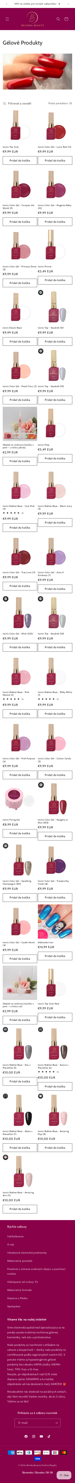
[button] (7, 19)
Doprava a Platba (17, 1298)
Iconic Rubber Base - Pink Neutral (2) (16, 693)
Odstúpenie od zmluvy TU (22, 1281)
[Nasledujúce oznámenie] (68, 4)
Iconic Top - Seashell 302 (51, 386)
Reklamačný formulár (19, 1290)
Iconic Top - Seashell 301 (51, 327)
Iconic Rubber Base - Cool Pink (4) (19, 507)
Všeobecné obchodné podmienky (27, 1252)
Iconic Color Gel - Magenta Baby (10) (55, 206)
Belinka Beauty (34, 1465)
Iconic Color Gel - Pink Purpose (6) (19, 760)
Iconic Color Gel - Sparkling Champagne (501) (17, 882)
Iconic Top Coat (11, 147)
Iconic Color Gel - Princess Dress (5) (20, 268)
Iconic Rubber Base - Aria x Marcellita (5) (17, 1066)
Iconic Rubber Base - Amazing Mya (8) (53, 1132)
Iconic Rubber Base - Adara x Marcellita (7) (18, 1132)
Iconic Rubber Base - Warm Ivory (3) (55, 507)
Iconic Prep (44, 444)
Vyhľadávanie (15, 1236)
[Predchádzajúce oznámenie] (7, 4)
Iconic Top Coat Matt (48, 1003)
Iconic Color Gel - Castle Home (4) (19, 944)
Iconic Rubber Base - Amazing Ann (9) (18, 1194)
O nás (10, 1244)
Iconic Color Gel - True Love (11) (19, 572)
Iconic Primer (45, 266)
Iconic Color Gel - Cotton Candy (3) (54, 760)
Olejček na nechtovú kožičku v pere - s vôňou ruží (18, 1005)
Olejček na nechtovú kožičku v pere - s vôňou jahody (18, 446)
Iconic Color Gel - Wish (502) (18, 633)
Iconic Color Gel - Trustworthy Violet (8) (53, 882)
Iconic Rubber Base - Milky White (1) (55, 693)
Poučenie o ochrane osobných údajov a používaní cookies (36, 1271)
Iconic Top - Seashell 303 (51, 633)
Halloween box (46, 942)
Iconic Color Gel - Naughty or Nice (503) (53, 821)
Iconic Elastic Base (12, 327)
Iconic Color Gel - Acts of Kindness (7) (51, 574)
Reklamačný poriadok (19, 1260)
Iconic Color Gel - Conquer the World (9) (18, 206)
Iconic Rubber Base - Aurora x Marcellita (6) (53, 1066)
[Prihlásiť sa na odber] (56, 1423)
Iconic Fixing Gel (11, 819)
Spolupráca (13, 1306)
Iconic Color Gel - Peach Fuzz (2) (20, 386)
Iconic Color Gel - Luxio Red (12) (54, 147)
